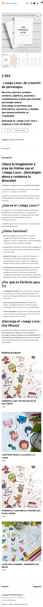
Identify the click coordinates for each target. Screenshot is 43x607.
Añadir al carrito (20, 130)
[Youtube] (34, 3)
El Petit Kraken (11, 600)
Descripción (6, 148)
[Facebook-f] (37, 3)
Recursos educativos (17, 140)
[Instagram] (31, 3)
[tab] (6, 149)
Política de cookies (7, 604)
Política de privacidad (20, 604)
